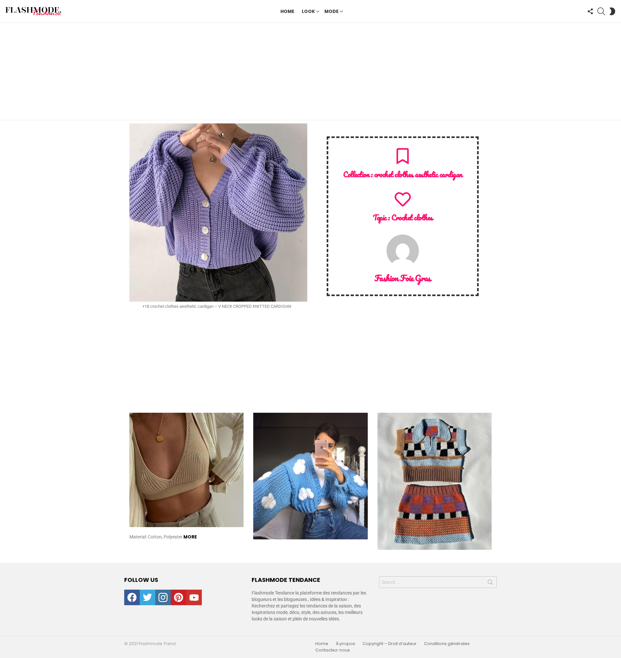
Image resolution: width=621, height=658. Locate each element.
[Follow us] (590, 11)
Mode (331, 11)
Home (287, 11)
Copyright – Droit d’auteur (390, 643)
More (190, 537)
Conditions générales (447, 643)
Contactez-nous (332, 650)
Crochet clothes (411, 218)
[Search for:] (438, 582)
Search (490, 583)
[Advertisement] (310, 71)
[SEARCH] (601, 11)
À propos (345, 643)
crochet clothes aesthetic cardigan (418, 174)
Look (308, 11)
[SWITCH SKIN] (612, 11)
